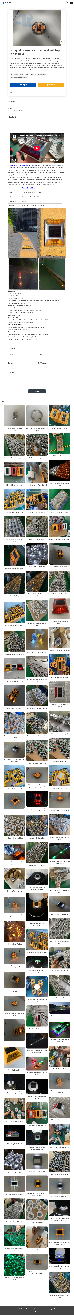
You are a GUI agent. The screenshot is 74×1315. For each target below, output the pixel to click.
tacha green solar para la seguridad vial (14, 1144)
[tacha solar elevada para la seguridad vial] (14, 852)
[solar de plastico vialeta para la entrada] (37, 1086)
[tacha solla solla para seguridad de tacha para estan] (59, 851)
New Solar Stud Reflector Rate (37, 567)
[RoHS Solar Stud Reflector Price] (37, 723)
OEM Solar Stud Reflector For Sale (37, 485)
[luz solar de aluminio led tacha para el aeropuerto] (59, 1208)
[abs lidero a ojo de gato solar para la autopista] (14, 750)
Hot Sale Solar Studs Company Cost (59, 942)
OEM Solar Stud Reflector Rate (59, 970)
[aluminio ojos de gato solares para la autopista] (59, 1256)
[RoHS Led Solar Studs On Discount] (59, 526)
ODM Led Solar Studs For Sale (14, 512)
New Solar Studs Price (59, 998)
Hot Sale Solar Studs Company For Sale (37, 1000)
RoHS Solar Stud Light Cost (14, 1121)
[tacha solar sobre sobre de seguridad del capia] (37, 877)
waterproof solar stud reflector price (37, 624)
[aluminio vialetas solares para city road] (14, 956)
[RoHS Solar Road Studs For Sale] (14, 555)
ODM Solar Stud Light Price (59, 1069)
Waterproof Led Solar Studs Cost (37, 652)
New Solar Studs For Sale (37, 1028)
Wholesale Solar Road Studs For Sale (37, 680)
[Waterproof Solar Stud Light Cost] (14, 445)
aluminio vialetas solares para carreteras (60, 1092)
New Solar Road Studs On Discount (14, 429)
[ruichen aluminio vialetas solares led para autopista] (14, 905)
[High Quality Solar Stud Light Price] (59, 721)
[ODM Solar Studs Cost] (59, 748)
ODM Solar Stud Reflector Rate (14, 789)
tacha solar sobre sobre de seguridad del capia (37, 888)
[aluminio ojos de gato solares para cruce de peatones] (59, 1232)
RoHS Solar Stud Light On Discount (14, 597)
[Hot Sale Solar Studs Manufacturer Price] (37, 415)
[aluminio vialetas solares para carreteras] (59, 1081)
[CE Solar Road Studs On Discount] (14, 1030)
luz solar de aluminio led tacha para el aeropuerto (59, 1219)
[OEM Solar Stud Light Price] (37, 445)
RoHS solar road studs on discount (37, 1250)
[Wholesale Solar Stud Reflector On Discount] (14, 723)
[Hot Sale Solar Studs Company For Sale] (37, 986)
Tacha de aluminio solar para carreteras (18, 104)
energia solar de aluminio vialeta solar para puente (37, 1051)
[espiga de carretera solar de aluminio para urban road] (37, 799)
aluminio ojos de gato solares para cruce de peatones (59, 1243)
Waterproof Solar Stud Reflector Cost (59, 484)
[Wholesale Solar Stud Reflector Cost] (59, 824)
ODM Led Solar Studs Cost (14, 485)
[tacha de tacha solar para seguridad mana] (37, 1262)
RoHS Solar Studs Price (60, 788)
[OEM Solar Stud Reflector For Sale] (37, 472)
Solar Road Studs (37, 1311)
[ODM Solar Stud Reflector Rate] (14, 776)
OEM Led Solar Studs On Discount (60, 512)
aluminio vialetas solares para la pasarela (14, 991)
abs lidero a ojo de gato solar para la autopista (14, 760)
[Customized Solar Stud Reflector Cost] (59, 1282)
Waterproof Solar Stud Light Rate (60, 650)
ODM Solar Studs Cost (59, 761)
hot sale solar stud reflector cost (37, 708)
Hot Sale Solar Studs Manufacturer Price (37, 429)
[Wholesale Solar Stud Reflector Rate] (14, 1265)
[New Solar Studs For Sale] (37, 1015)
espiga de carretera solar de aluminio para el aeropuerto (14, 1093)
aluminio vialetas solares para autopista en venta (60, 1017)
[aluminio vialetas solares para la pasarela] (14, 980)
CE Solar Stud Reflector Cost (37, 865)
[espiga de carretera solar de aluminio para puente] (37, 1137)
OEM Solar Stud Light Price (37, 458)
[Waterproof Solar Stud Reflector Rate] (59, 877)
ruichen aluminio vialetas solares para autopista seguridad (37, 786)
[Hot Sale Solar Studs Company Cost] (59, 928)
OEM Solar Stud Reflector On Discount (60, 622)
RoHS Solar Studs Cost (14, 708)
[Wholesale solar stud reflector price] (14, 1235)
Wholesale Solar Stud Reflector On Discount (14, 737)
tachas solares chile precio (19, 77)
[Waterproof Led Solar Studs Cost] (37, 639)
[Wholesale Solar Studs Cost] (59, 1107)
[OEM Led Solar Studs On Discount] (59, 499)
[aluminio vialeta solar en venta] (59, 800)
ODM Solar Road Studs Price (37, 763)
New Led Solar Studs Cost (37, 838)
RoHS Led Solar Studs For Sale (37, 1126)
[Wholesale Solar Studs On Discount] (59, 692)
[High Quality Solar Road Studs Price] (14, 825)
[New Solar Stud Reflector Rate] (37, 554)
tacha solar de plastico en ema (14, 1194)
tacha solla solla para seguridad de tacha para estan (59, 862)
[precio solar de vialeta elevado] (59, 904)
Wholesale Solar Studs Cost (59, 1120)
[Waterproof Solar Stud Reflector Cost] (59, 470)
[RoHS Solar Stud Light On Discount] (14, 583)
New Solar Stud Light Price (14, 1172)
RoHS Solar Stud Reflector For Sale (37, 595)
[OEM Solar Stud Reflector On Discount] (59, 608)
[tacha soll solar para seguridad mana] (14, 1003)
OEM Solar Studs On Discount (37, 539)
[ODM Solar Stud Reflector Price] (59, 1134)
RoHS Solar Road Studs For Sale (14, 568)
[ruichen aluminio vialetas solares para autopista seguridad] (37, 775)
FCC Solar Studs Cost (14, 1070)
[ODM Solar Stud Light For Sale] (14, 641)
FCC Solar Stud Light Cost (15, 110)
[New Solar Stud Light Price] (14, 1159)
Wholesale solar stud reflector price (14, 1249)
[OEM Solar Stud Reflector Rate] (59, 957)
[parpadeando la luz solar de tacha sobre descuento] (37, 1183)
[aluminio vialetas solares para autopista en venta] (59, 1008)
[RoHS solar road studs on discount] (37, 1237)
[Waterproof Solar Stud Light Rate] (59, 637)
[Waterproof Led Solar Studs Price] (37, 939)
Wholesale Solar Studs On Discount (60, 705)
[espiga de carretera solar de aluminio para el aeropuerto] (14, 1082)
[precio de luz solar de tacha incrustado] (37, 962)
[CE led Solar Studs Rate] (37, 1209)
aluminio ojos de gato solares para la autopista (59, 1267)
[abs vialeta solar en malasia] (37, 1161)
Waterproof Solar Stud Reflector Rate (59, 891)
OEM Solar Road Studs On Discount (14, 892)
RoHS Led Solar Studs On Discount (59, 539)
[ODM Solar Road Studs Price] (37, 750)
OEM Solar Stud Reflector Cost (14, 681)
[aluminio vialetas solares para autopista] (59, 1030)
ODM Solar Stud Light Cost (60, 428)
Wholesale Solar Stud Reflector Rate (14, 1278)
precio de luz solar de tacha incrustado (37, 971)
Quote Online (51, 85)
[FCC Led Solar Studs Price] (14, 1208)
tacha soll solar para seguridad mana (14, 1014)
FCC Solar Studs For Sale (14, 944)
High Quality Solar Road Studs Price (14, 839)
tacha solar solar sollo (14, 811)
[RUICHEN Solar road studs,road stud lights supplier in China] (10, 2)
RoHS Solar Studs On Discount (59, 567)
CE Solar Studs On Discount (59, 1174)
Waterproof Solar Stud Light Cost (14, 458)
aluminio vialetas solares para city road (14, 967)
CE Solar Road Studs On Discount (14, 1043)
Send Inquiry (22, 85)
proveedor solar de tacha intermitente (37, 924)
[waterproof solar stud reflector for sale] (14, 612)
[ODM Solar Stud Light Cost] (59, 415)
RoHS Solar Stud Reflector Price (37, 736)
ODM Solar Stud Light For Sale (14, 654)
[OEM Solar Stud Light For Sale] (37, 499)
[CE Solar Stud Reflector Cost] (37, 852)
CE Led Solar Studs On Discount (59, 677)
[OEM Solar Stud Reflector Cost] (14, 668)
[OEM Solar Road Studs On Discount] (14, 878)
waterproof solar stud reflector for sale (14, 626)
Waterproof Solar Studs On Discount (14, 540)
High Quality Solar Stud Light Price (59, 734)
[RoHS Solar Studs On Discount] (59, 554)
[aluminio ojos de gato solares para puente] (37, 1063)
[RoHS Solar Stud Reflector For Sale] (37, 581)
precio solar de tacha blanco (59, 1196)
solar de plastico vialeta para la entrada (37, 1097)
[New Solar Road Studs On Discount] (14, 415)
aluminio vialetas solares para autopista (60, 1040)
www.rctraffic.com (20, 42)
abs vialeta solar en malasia (37, 1171)
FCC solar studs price (59, 456)
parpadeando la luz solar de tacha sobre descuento (37, 1194)
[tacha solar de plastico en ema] (14, 1184)
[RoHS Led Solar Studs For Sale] (37, 1113)
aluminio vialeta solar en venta (59, 810)
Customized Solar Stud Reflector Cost (60, 1296)
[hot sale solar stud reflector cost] (37, 695)
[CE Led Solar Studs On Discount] (59, 664)
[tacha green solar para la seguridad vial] (14, 1133)
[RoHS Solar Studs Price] (59, 775)
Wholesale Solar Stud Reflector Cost (59, 838)
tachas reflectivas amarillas (19, 74)
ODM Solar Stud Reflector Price (59, 1147)
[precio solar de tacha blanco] (59, 1186)
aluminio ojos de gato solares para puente (37, 1073)
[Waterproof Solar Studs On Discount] (14, 526)
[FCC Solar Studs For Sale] (14, 931)
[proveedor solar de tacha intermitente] (37, 907)
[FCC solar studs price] (59, 443)
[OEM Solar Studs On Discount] (37, 526)
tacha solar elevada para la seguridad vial (14, 863)
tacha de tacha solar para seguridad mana (37, 1272)
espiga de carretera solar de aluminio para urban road (37, 810)
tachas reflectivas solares (38, 74)
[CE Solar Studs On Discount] (59, 1161)
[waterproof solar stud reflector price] (37, 610)
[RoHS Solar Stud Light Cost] (14, 1108)
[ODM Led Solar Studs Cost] (14, 472)
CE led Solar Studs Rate (37, 1222)
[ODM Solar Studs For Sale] (59, 581)
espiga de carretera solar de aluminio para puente (37, 1148)
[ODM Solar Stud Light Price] (59, 1056)
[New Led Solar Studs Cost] (37, 825)
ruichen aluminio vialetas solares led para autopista (14, 916)
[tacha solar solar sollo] (14, 801)
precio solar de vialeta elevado (60, 914)
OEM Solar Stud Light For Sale (37, 512)
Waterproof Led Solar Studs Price (37, 952)
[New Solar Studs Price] (59, 985)
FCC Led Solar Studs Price (14, 1221)
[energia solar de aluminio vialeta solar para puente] (37, 1040)
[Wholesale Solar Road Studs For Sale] (37, 666)
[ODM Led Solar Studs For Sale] (14, 499)
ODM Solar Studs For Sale (60, 594)
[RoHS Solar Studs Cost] (14, 695)
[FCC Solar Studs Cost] (14, 1057)
